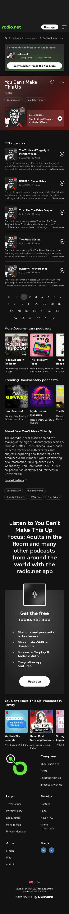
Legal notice (13, 818)
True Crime (53, 497)
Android (10, 864)
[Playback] (60, 118)
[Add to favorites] (52, 82)
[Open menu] (64, 27)
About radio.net (50, 764)
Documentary (14, 100)
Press (44, 771)
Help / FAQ (47, 818)
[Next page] (46, 318)
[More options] (62, 82)
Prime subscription (48, 826)
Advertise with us (51, 778)
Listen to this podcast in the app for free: (31, 47)
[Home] (6, 37)
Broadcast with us (51, 784)
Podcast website (14, 480)
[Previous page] (17, 297)
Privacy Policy (14, 811)
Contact (45, 804)
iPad (8, 857)
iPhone (10, 850)
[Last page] (54, 318)
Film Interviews (35, 100)
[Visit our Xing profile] (51, 850)
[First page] (9, 297)
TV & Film (36, 497)
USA (37, 882)
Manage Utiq (13, 824)
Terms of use (13, 804)
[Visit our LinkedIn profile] (43, 850)
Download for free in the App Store (34, 66)
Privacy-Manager (16, 831)
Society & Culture (16, 497)
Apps (44, 811)
